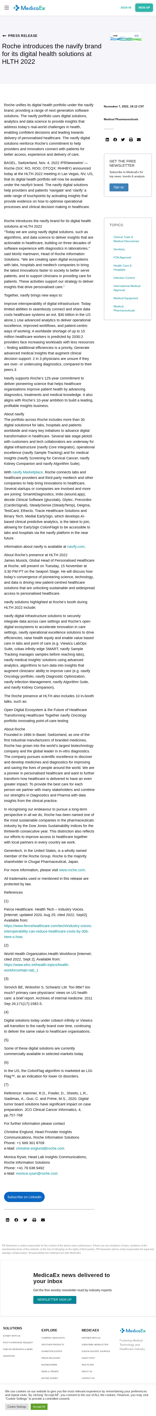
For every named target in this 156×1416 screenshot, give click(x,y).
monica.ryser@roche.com (37, 1173)
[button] (6, 7)
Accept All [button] (39, 1406)
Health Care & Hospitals (123, 267)
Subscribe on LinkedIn (24, 1197)
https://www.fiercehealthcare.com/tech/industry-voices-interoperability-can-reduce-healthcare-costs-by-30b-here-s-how (48, 931)
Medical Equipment (126, 298)
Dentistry (119, 249)
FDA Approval (122, 257)
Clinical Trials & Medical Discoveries (126, 239)
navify (17, 472)
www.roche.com (72, 870)
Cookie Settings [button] (17, 1406)
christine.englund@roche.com (40, 1148)
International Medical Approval (127, 288)
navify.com (75, 547)
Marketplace (33, 472)
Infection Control (124, 277)
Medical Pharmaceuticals (121, 119)
